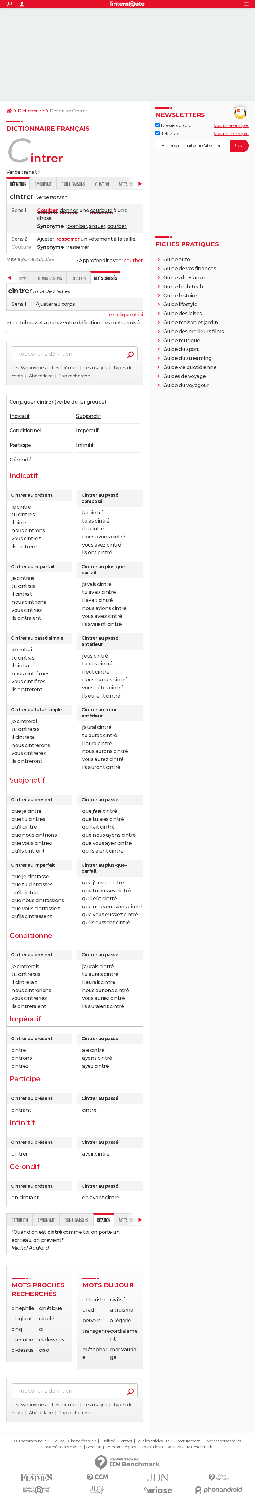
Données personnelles (222, 1441)
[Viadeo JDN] (97, 1490)
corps (68, 304)
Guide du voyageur (186, 385)
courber (117, 226)
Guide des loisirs (182, 313)
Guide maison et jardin (190, 322)
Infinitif (85, 445)
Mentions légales (121, 1447)
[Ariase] (158, 1489)
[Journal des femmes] (36, 1477)
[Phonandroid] (218, 1490)
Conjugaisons (73, 184)
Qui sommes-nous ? (31, 1441)
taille (129, 239)
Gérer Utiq (95, 1447)
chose (44, 218)
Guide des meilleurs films (193, 331)
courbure (101, 210)
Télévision (170, 133)
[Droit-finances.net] (218, 1477)
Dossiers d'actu (175, 125)
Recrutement (188, 1441)
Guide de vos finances (189, 269)
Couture (21, 247)
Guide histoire (180, 296)
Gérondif (20, 460)
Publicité (107, 1441)
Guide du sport (181, 349)
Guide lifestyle (180, 304)
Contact (125, 1441)
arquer (97, 226)
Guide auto (176, 260)
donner (69, 210)
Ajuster (45, 239)
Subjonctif (88, 416)
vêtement (101, 239)
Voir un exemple (231, 125)
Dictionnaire (31, 111)
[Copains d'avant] (36, 1490)
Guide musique (181, 340)
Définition (19, 1220)
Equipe (58, 1441)
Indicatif (20, 416)
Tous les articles (149, 1441)
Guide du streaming (187, 358)
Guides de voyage (184, 376)
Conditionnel (25, 430)
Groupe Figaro (151, 1447)
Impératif (87, 430)
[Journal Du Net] (158, 1477)
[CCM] (97, 1477)
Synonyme (43, 184)
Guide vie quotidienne (190, 367)
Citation (102, 184)
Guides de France (184, 278)
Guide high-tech (183, 287)
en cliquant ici (126, 315)
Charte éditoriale (82, 1441)
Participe (20, 445)
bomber (77, 226)
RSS (169, 1441)
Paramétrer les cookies (63, 1447)
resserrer (78, 247)
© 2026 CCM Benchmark (190, 1447)
